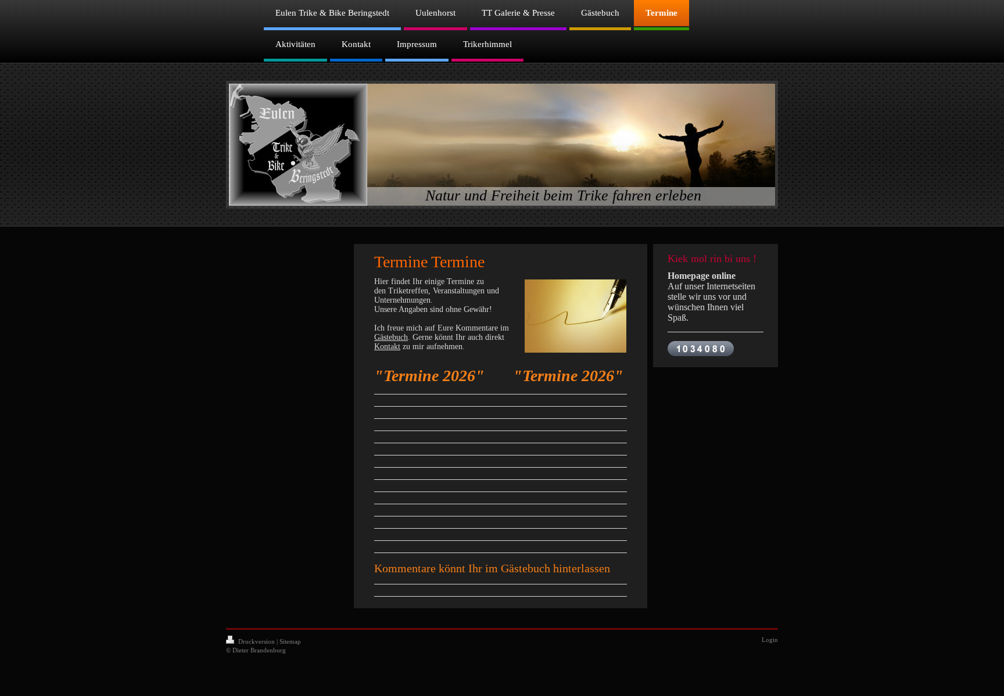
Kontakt (387, 346)
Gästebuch (391, 337)
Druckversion (256, 641)
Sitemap (290, 641)
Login (770, 639)
